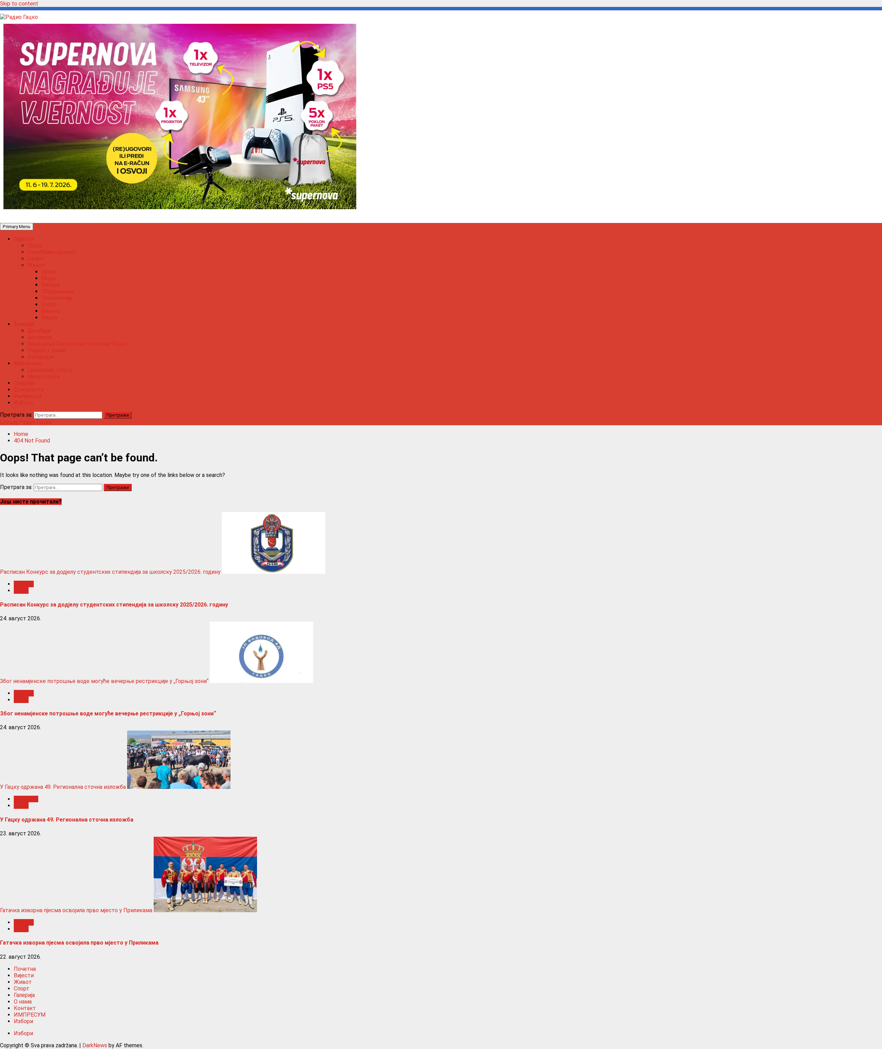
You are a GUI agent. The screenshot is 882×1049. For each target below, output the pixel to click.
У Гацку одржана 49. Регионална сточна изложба (63, 787)
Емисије (24, 324)
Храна (49, 271)
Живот (36, 265)
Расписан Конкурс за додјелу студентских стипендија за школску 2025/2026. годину (110, 572)
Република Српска (51, 252)
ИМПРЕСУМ (29, 1014)
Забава (50, 285)
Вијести (24, 239)
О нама (23, 1001)
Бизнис (50, 311)
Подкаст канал (47, 350)
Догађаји (39, 330)
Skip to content (19, 3)
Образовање (57, 291)
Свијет (36, 258)
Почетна (25, 969)
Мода (48, 278)
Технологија (56, 298)
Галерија (24, 383)
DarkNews (94, 1045)
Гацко (35, 245)
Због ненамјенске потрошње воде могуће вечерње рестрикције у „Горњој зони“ (104, 681)
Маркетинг (28, 363)
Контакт (25, 1008)
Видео (49, 317)
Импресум (27, 396)
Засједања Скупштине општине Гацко (77, 343)
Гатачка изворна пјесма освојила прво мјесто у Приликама (76, 910)
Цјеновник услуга (50, 370)
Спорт (49, 304)
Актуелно (40, 337)
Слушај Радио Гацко (25, 422)
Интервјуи (41, 357)
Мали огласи (44, 376)
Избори (23, 402)
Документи (29, 389)
